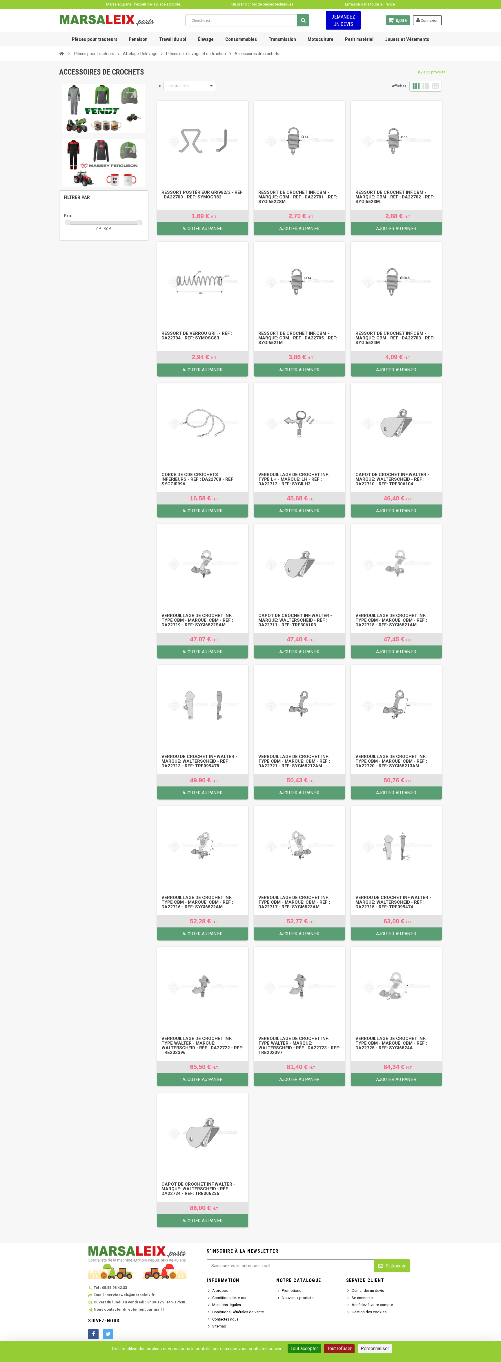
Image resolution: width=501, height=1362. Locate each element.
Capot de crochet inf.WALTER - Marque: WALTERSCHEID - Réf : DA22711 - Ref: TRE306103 (295, 620)
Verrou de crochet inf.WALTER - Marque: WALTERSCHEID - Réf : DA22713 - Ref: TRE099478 (199, 761)
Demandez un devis (343, 20)
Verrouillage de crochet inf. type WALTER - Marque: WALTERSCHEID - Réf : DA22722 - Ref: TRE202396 (202, 1045)
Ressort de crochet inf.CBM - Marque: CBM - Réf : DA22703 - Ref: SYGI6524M (394, 338)
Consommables (241, 39)
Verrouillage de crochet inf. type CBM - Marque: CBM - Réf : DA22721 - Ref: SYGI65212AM (294, 761)
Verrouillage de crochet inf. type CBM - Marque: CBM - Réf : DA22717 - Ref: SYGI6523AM (294, 902)
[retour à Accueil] (61, 53)
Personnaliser (375, 1348)
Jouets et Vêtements (407, 39)
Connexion (429, 20)
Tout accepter (304, 1348)
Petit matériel (359, 39)
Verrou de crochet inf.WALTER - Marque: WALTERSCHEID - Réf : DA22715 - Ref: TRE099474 (393, 902)
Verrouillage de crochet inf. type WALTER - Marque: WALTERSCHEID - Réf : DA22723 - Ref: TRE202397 (299, 1045)
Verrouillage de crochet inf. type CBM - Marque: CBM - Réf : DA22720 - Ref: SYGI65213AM (391, 761)
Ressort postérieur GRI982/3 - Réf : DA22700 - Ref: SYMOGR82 (202, 195)
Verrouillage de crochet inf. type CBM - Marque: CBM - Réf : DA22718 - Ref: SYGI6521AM (391, 620)
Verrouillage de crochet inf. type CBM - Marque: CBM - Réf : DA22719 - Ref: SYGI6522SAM (197, 620)
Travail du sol (172, 39)
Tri (159, 86)
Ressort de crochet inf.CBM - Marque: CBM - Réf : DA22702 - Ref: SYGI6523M (394, 197)
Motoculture (320, 39)
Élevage (206, 39)
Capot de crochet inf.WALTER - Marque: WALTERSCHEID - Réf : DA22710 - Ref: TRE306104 (392, 479)
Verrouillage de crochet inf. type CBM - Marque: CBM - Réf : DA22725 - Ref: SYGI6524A (391, 1043)
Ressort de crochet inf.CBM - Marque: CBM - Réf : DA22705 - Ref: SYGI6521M (297, 338)
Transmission (282, 39)
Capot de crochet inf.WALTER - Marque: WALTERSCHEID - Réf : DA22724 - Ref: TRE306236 (198, 1189)
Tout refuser (339, 1348)
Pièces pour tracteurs (94, 39)
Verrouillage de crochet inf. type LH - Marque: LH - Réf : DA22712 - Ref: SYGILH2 (293, 479)
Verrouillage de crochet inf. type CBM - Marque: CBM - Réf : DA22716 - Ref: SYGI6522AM (197, 902)
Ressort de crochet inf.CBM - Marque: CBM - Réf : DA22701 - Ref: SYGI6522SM (297, 197)
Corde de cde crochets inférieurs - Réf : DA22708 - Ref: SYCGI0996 (198, 479)
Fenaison (138, 39)
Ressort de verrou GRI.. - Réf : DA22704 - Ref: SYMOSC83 (196, 336)
